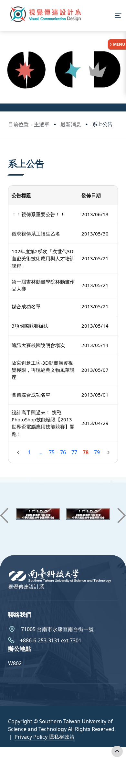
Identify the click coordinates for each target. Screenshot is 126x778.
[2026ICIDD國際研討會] (38, 515)
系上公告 (102, 124)
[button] (4, 515)
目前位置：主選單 (28, 124)
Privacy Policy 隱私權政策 (45, 736)
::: (9, 155)
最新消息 (70, 124)
